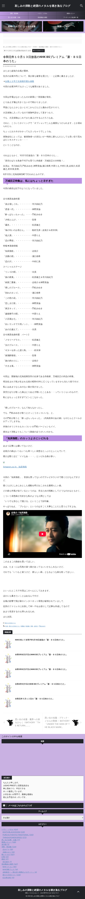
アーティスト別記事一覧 (70, 17)
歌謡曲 (28, 626)
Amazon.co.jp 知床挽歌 (15, 466)
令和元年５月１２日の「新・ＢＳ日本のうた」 (34, 699)
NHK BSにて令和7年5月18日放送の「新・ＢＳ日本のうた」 (40, 640)
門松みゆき (42, 626)
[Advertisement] (42, 760)
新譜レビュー (71, 13)
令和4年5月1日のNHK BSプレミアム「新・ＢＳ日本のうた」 (40, 684)
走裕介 (36, 626)
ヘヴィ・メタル (42, 13)
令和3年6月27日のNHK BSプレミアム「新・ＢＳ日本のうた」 (41, 669)
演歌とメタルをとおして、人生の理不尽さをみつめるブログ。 (42, 893)
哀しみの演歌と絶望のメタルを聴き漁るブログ (42, 5)
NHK (6, 626)
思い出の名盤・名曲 (14, 17)
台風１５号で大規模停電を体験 (19, 81)
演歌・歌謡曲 (14, 13)
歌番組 (23, 626)
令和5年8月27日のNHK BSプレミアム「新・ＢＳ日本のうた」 (41, 654)
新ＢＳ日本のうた (10, 623)
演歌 (31, 626)
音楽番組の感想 (42, 17)
